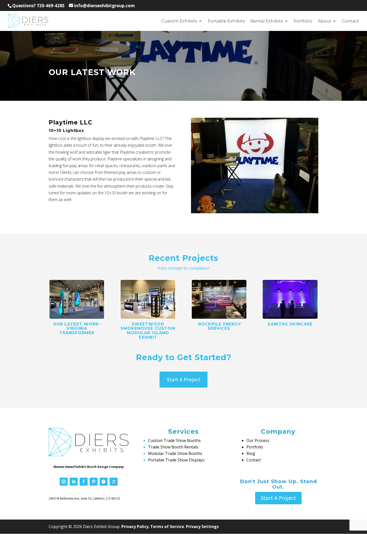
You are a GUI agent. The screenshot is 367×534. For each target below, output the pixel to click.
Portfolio (303, 21)
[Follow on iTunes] (114, 482)
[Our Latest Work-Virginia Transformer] (77, 299)
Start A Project (183, 379)
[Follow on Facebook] (84, 482)
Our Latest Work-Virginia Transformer (77, 328)
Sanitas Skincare (290, 324)
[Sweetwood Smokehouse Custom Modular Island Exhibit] (148, 299)
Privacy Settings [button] (202, 526)
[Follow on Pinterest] (94, 482)
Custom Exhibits (179, 21)
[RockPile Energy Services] (219, 299)
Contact (350, 21)
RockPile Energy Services (219, 326)
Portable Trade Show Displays (176, 460)
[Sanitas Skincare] (290, 299)
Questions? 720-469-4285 (38, 5)
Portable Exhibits (226, 21)
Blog (250, 453)
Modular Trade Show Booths (175, 453)
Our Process (257, 440)
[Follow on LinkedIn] (74, 482)
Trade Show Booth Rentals (173, 447)
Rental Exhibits (266, 21)
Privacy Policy (135, 526)
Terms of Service (167, 526)
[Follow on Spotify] (104, 482)
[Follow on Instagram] (64, 482)
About (324, 21)
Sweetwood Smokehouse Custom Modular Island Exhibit (148, 331)
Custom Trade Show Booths (174, 440)
